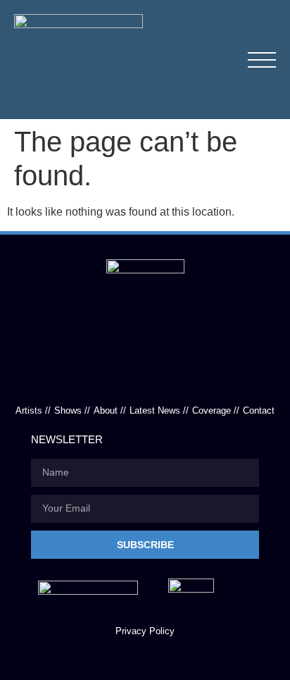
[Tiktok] (144, 378)
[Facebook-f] (113, 378)
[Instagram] (176, 378)
